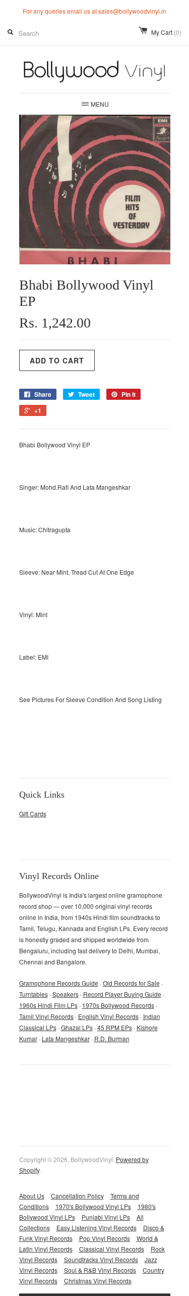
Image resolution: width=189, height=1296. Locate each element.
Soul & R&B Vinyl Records (100, 1270)
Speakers (65, 994)
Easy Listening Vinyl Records (96, 1227)
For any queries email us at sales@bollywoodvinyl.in (94, 11)
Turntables (33, 994)
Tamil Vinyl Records (46, 1016)
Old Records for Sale (131, 983)
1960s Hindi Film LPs (48, 1005)
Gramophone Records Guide (58, 983)
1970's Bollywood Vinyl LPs (93, 1206)
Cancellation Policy (77, 1195)
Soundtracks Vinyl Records (101, 1259)
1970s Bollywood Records (118, 1005)
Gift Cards (32, 813)
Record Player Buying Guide (122, 994)
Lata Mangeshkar (66, 1038)
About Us (31, 1195)
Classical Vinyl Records (111, 1248)
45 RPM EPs (114, 1027)
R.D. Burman (112, 1038)
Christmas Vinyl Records (98, 1280)
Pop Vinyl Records (104, 1238)
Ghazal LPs (77, 1027)
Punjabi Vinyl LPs (106, 1217)
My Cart (166, 32)
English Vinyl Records (108, 1016)
